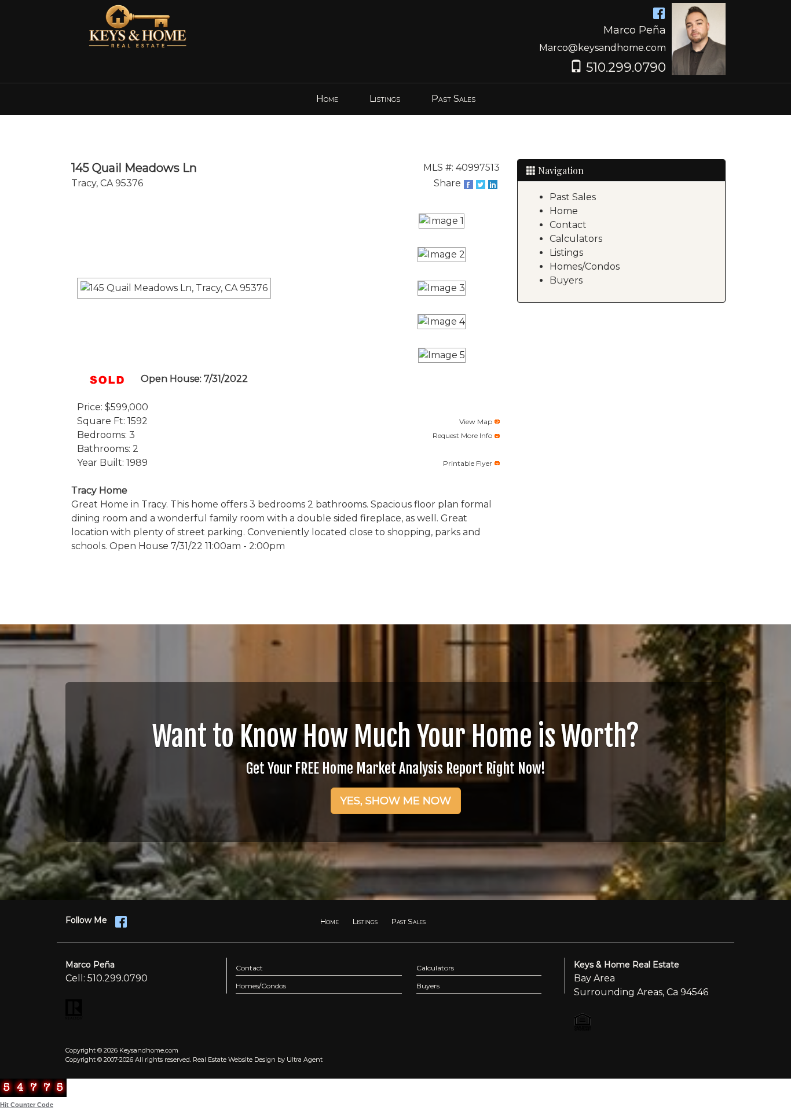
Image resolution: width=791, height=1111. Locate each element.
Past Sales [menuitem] (453, 98)
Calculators (576, 238)
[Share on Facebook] (469, 184)
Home (564, 210)
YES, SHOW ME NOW (395, 800)
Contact (568, 224)
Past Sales (573, 197)
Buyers (566, 280)
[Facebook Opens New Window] (659, 12)
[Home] (137, 26)
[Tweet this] (481, 184)
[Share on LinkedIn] (493, 184)
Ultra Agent (305, 1059)
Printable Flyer (467, 463)
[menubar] (396, 99)
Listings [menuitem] (384, 98)
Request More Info (462, 435)
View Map (475, 421)
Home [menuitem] (327, 98)
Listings (566, 252)
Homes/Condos (585, 266)
